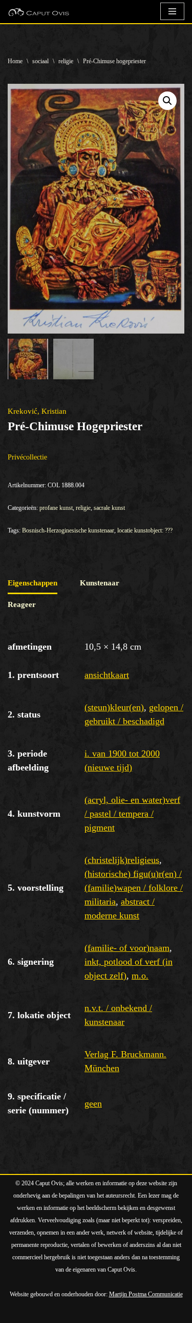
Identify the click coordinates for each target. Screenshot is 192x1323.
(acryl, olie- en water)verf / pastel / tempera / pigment (132, 814)
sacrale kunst (109, 507)
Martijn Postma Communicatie (146, 1294)
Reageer (22, 604)
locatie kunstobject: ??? (145, 530)
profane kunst (56, 507)
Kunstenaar (99, 583)
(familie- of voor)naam (126, 948)
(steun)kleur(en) (114, 707)
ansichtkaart (106, 675)
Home (15, 61)
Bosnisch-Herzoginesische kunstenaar (68, 530)
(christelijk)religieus (121, 860)
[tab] (32, 583)
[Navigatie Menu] (172, 11)
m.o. (140, 975)
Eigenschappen (32, 583)
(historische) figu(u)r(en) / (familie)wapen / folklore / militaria (133, 888)
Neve (16, 1313)
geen (93, 1103)
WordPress (124, 1313)
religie (65, 61)
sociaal (40, 61)
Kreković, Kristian (37, 411)
